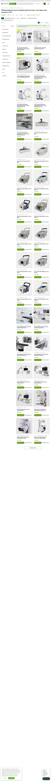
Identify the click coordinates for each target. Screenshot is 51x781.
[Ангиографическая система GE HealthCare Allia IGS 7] (24, 315)
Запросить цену (21, 54)
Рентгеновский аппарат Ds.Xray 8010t (24, 217)
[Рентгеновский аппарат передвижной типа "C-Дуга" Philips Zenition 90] (41, 65)
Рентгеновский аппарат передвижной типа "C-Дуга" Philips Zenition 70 (23, 105)
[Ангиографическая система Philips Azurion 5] (41, 371)
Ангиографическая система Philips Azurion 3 (23, 410)
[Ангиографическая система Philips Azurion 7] (24, 371)
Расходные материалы (21, 0)
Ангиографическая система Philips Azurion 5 (40, 382)
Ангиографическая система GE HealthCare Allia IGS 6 (41, 327)
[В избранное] (31, 30)
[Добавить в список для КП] (29, 30)
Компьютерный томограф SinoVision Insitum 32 (40, 48)
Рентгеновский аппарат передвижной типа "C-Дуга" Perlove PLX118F (23, 48)
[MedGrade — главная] (4, 4)
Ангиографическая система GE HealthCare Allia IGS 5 (24, 355)
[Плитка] (39, 22)
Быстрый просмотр (28, 54)
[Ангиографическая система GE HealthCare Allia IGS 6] (41, 315)
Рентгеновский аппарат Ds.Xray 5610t (24, 244)
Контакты (27, 0)
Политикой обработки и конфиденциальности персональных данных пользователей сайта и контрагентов (10, 774)
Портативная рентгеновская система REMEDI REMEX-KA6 (23, 77)
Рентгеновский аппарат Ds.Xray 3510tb (41, 272)
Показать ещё (33, 447)
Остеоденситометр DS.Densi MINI (40, 133)
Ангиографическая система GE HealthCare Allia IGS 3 (41, 355)
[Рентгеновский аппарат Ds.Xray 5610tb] (41, 205)
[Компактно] (40, 22)
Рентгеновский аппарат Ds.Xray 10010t (24, 189)
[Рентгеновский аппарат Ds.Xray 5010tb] (41, 233)
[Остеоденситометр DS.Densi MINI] (41, 122)
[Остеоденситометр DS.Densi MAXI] (24, 150)
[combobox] (25, 3)
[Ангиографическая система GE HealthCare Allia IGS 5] (24, 343)
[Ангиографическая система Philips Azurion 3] (24, 398)
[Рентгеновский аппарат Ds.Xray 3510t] (24, 288)
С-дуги (18, 18)
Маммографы (23, 18)
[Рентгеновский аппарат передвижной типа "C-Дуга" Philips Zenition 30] (41, 93)
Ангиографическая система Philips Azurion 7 (23, 382)
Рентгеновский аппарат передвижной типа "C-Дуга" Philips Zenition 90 (40, 77)
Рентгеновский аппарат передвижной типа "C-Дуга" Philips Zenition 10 (23, 133)
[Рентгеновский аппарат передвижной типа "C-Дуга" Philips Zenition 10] (24, 122)
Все (2, 18)
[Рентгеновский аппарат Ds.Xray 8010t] (24, 205)
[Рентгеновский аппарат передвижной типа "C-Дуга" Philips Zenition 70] (24, 93)
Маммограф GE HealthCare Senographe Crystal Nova (40, 410)
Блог (11, 0)
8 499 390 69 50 (47, 0)
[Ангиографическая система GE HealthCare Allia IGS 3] (41, 343)
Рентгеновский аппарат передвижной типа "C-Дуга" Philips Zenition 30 (40, 105)
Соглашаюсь (11, 778)
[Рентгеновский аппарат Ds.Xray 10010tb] (41, 150)
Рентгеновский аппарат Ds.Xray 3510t (24, 300)
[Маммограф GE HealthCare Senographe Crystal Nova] (41, 398)
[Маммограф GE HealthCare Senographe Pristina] (24, 426)
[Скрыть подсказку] (48, 26)
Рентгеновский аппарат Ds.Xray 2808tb (41, 300)
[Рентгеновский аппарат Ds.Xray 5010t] (24, 260)
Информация (3, 0)
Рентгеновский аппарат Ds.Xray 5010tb (41, 244)
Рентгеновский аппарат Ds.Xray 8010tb (41, 189)
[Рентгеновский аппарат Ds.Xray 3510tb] (41, 260)
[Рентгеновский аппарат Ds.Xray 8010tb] (41, 177)
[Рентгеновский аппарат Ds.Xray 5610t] (24, 233)
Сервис (14, 0)
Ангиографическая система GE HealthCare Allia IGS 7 (24, 327)
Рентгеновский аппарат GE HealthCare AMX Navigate (40, 438)
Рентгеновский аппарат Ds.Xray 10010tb (41, 162)
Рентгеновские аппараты (31, 18)
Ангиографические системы (10, 18)
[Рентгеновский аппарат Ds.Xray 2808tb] (41, 288)
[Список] (42, 22)
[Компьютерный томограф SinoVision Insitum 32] (41, 36)
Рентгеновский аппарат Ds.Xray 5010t (24, 272)
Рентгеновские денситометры (7, 20)
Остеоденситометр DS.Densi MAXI (23, 162)
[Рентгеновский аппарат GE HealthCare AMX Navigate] (41, 426)
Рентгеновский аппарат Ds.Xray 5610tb (41, 217)
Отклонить (5, 778)
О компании (8, 0)
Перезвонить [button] (38, 3)
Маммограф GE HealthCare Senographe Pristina (23, 438)
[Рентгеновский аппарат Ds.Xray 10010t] (24, 177)
